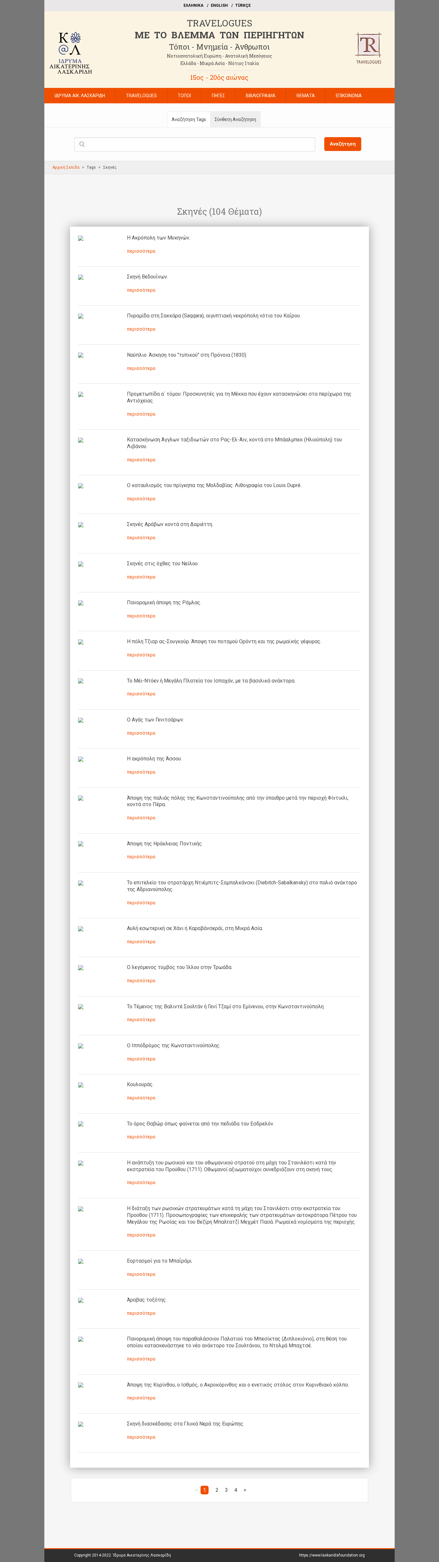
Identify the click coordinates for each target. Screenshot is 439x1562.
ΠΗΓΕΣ (218, 95)
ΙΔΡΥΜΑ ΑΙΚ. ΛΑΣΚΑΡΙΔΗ (80, 95)
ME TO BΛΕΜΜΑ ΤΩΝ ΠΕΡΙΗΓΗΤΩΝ (219, 35)
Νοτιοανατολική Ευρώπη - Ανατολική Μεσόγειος (219, 56)
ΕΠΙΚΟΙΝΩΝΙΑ (349, 95)
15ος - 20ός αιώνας (219, 77)
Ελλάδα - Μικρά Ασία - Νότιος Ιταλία (219, 63)
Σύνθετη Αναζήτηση (235, 119)
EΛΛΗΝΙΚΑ (193, 5)
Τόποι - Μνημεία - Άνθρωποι (219, 47)
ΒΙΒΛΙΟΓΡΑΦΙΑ (260, 95)
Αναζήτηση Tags (189, 119)
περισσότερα (141, 251)
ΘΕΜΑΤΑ (305, 95)
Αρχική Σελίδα (65, 167)
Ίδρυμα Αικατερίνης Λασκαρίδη (142, 1555)
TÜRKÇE (243, 5)
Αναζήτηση (343, 144)
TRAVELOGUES (219, 23)
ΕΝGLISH (219, 5)
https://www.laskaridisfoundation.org (332, 1555)
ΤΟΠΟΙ (184, 95)
